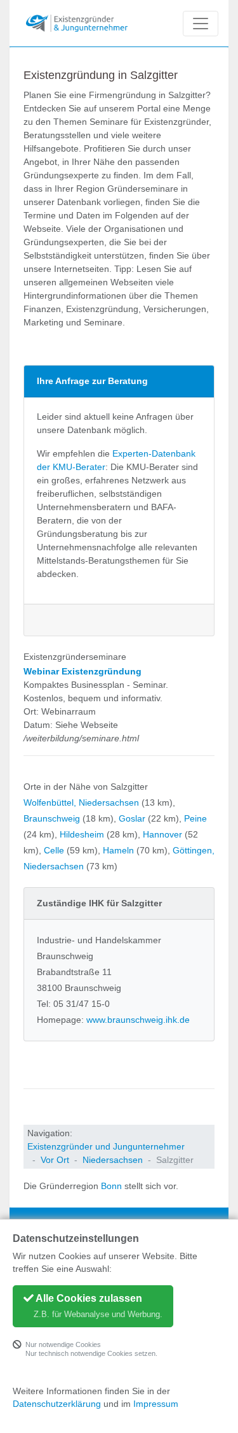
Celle (54, 850)
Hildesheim (82, 834)
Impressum (155, 1404)
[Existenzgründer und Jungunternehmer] (77, 23)
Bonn (111, 1186)
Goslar (132, 818)
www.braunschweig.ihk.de (138, 1020)
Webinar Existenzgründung (82, 671)
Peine (195, 818)
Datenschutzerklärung (57, 1404)
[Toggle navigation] (200, 23)
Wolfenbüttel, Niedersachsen (81, 802)
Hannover (162, 834)
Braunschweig (51, 818)
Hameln (118, 850)
